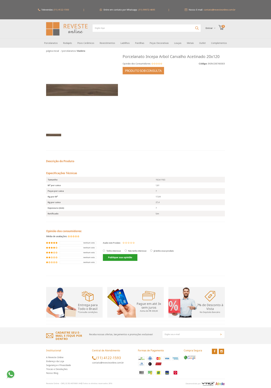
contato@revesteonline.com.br (108, 362)
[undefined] (82, 90)
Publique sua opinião (120, 257)
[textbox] (146, 28)
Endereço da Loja (55, 361)
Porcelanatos (51, 42)
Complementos (219, 42)
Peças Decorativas (159, 42)
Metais (190, 42)
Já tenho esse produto (164, 251)
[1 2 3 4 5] (129, 243)
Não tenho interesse (137, 251)
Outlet (202, 42)
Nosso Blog (52, 372)
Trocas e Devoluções (57, 369)
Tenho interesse (113, 251)
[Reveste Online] (67, 29)
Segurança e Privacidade (58, 365)
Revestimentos (107, 42)
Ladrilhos (125, 42)
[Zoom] (54, 135)
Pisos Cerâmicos (85, 42)
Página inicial (53, 50)
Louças (177, 42)
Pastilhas (139, 42)
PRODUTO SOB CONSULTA (143, 71)
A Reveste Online (55, 357)
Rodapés (67, 42)
